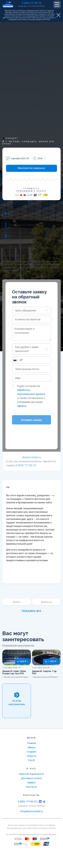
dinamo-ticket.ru (31, 457)
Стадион (31, 751)
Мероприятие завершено (31, 168)
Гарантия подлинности (31, 774)
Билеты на (46, 602)
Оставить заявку (31, 420)
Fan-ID (31, 760)
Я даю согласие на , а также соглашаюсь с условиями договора (31, 395)
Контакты (31, 786)
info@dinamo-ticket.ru (31, 811)
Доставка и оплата (31, 778)
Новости (31, 756)
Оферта (31, 782)
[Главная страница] (7, 4)
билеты (16, 602)
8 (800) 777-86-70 (31, 3)
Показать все (31, 611)
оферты (22, 405)
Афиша (31, 747)
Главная (31, 743)
